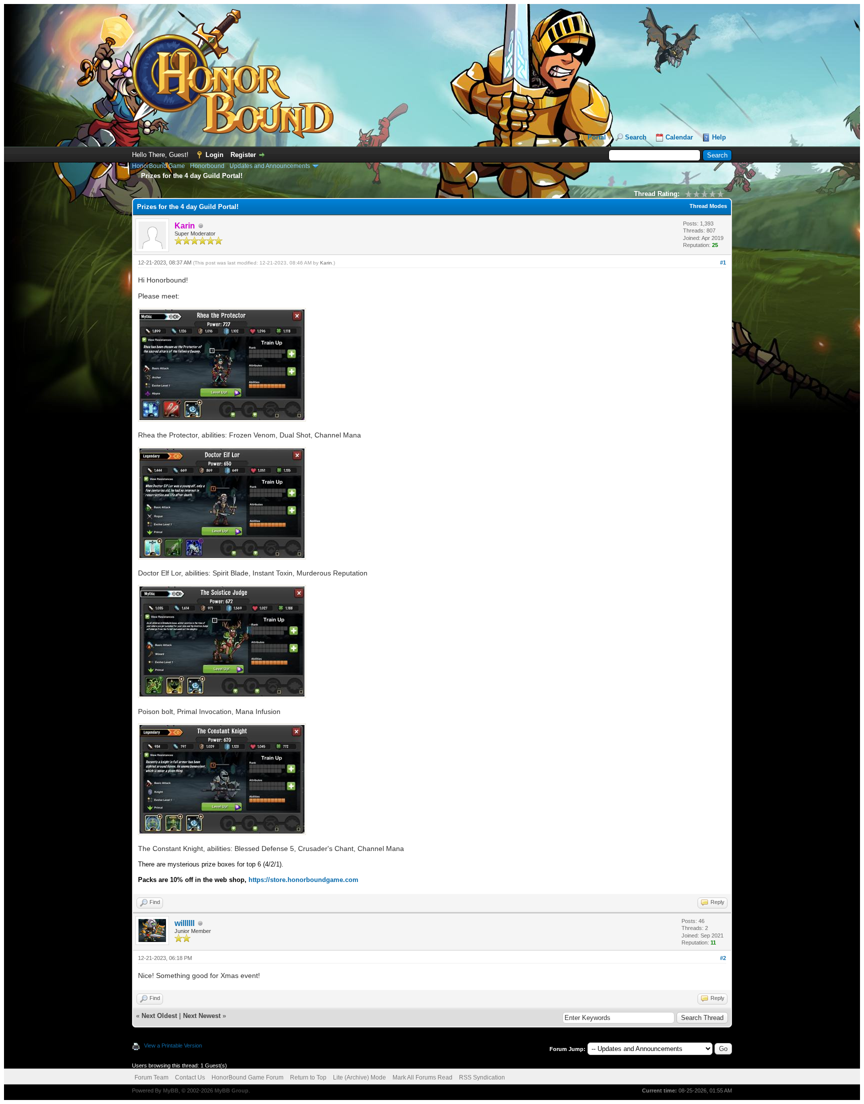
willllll (184, 923)
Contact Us (190, 1077)
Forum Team (151, 1077)
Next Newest (201, 1016)
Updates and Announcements (270, 166)
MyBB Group (231, 1091)
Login (215, 154)
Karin (326, 263)
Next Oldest (159, 1016)
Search (635, 137)
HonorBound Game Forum (248, 1077)
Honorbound (207, 166)
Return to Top (308, 1077)
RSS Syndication (482, 1077)
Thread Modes (708, 206)
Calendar (679, 137)
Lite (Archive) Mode (359, 1077)
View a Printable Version (173, 1045)
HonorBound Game (158, 166)
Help (719, 137)
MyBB (170, 1091)
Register (243, 154)
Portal (597, 137)
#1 (723, 263)
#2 (723, 958)
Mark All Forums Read (422, 1077)
